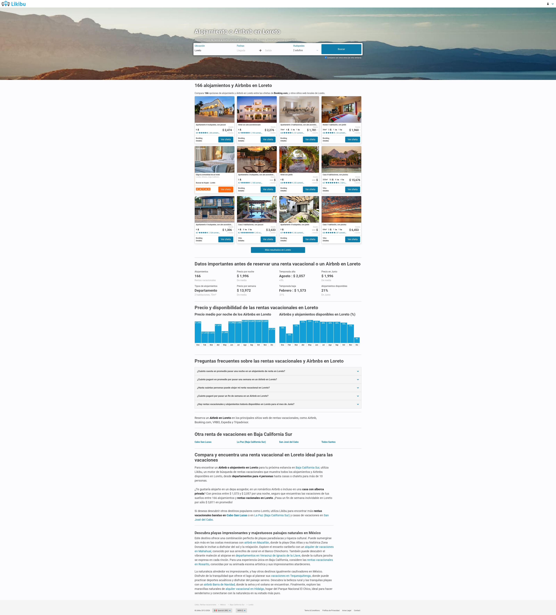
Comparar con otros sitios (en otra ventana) (344, 58)
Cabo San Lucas (203, 442)
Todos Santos (328, 442)
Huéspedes (298, 45)
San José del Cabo (289, 442)
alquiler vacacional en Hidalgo (245, 589)
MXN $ (240, 610)
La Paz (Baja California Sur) (251, 442)
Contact (357, 610)
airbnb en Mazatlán (256, 542)
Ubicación (200, 45)
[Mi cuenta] (550, 4)
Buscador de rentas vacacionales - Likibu (13, 3)
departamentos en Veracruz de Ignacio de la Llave (268, 555)
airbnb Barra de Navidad (219, 584)
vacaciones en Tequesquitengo (291, 576)
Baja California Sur (307, 467)
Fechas (240, 45)
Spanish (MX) (223, 610)
